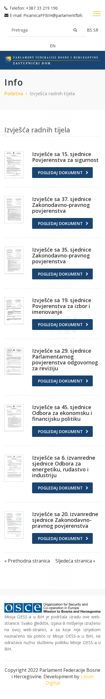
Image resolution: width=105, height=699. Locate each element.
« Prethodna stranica (27, 561)
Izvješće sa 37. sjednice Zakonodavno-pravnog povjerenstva (61, 204)
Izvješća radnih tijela (52, 93)
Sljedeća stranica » (75, 561)
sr (95, 30)
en (52, 46)
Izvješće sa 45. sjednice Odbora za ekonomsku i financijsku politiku (62, 413)
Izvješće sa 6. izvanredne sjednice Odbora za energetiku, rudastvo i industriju (63, 466)
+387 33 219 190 (42, 8)
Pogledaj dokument (60, 172)
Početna (13, 93)
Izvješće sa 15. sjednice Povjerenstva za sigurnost (65, 156)
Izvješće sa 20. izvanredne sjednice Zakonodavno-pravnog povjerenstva (65, 520)
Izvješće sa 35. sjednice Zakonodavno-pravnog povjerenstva (61, 255)
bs (90, 30)
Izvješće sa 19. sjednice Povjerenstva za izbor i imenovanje (61, 306)
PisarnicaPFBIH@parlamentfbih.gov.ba (59, 15)
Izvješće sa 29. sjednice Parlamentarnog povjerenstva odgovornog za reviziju (65, 359)
